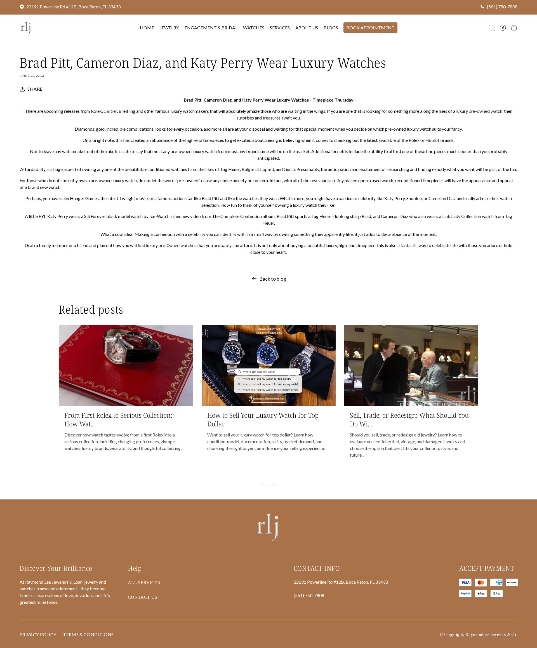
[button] (491, 27)
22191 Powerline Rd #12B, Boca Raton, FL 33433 (73, 6)
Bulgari (249, 169)
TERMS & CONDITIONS (88, 634)
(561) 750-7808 (502, 6)
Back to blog (272, 279)
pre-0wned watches (177, 245)
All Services (144, 582)
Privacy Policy (38, 634)
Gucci (289, 169)
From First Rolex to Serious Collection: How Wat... (118, 419)
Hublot (432, 140)
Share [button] (35, 88)
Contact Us (142, 597)
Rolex (96, 111)
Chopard (265, 169)
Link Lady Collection (461, 216)
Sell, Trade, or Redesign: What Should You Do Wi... (409, 419)
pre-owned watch (485, 111)
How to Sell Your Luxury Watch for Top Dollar (263, 419)
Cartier (110, 111)
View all (269, 485)
